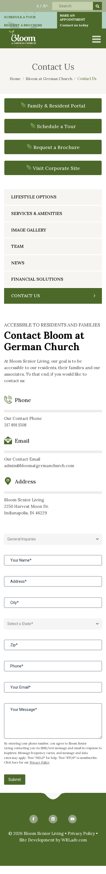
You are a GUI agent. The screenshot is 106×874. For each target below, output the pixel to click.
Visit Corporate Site (56, 168)
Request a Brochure (56, 147)
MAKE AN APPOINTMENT (74, 20)
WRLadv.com (74, 840)
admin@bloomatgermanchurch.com (39, 465)
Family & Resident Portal (56, 106)
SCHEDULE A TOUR (20, 17)
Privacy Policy (39, 762)
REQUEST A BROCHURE (23, 25)
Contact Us (25, 295)
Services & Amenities (36, 213)
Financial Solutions (37, 279)
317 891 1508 (15, 424)
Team (17, 246)
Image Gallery (28, 230)
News (17, 262)
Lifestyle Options (34, 196)
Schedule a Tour (56, 126)
